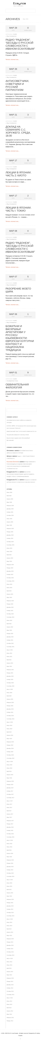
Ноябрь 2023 (10, 574)
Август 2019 (10, 722)
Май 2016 (9, 850)
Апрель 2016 (10, 853)
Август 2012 (10, 997)
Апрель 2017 (10, 814)
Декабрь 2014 (10, 906)
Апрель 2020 (10, 699)
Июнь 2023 (9, 587)
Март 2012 (9, 1014)
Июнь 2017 (9, 807)
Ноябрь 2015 (10, 869)
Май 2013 (9, 968)
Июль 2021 (9, 653)
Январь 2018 (10, 784)
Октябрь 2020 (10, 682)
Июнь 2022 (9, 620)
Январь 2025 (10, 531)
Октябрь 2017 (10, 794)
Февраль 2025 (10, 528)
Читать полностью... (12, 59)
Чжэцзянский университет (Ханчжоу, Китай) (18, 434)
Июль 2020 (9, 692)
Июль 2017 (9, 804)
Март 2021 (9, 666)
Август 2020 (10, 689)
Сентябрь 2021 (10, 646)
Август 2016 (10, 840)
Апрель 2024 (10, 558)
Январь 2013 (10, 981)
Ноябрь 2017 (10, 791)
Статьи (16, 380)
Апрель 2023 (10, 594)
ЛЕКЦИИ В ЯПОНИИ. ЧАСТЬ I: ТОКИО (18, 209)
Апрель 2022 (10, 627)
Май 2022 (9, 623)
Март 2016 (9, 856)
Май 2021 (9, 659)
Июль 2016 (9, 843)
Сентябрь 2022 (10, 617)
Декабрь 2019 (10, 709)
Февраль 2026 (10, 505)
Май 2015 (9, 889)
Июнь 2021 (9, 656)
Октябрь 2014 (10, 912)
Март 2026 (9, 502)
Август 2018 (10, 761)
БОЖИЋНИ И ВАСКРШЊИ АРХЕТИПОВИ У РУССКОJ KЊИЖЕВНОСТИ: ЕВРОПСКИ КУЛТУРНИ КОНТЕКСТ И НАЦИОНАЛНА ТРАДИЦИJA (20, 338)
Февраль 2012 (10, 1017)
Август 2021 (10, 650)
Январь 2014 (10, 942)
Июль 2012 (9, 1001)
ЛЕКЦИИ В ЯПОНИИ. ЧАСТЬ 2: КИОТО (18, 174)
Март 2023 (9, 597)
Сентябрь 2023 (10, 581)
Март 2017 (9, 817)
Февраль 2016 (10, 860)
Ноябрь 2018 (10, 751)
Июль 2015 (9, 883)
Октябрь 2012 (10, 991)
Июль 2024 (9, 548)
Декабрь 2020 (10, 676)
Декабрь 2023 (10, 571)
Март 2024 (9, 561)
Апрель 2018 (10, 774)
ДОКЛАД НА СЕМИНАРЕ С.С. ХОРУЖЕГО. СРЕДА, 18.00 (18, 131)
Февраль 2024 (10, 564)
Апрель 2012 (10, 1011)
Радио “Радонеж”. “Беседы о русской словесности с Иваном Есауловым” (20, 44)
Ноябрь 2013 (10, 948)
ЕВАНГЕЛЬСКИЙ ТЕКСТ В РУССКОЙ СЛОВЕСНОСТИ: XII (21, 431)
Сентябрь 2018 (10, 758)
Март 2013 (9, 974)
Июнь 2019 (9, 728)
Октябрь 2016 (10, 833)
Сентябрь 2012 (10, 994)
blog (8, 36)
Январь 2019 (10, 745)
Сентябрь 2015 (10, 876)
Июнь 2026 (9, 492)
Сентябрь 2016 (10, 837)
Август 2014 (10, 919)
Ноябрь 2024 (10, 538)
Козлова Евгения (12, 461)
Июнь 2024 (9, 551)
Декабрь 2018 (10, 748)
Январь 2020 (10, 705)
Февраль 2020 (10, 702)
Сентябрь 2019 (10, 718)
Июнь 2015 (9, 886)
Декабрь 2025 (10, 508)
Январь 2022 (10, 633)
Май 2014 (9, 929)
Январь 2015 (10, 902)
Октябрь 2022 (10, 613)
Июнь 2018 (9, 768)
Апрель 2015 (10, 892)
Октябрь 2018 (10, 755)
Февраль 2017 (10, 820)
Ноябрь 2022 (10, 610)
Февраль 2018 (10, 781)
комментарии (28, 29)
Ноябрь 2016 (10, 830)
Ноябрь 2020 (10, 679)
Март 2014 (9, 935)
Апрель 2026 (10, 499)
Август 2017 (10, 801)
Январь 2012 (10, 1020)
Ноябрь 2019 (10, 712)
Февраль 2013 (10, 978)
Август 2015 (10, 879)
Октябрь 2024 (10, 541)
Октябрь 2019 (10, 715)
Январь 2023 (10, 604)
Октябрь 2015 (10, 873)
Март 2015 (9, 896)
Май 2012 (9, 1007)
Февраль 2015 (10, 899)
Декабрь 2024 (10, 535)
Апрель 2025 (10, 522)
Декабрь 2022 (10, 607)
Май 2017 (9, 810)
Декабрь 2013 (10, 945)
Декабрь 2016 (10, 827)
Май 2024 (9, 554)
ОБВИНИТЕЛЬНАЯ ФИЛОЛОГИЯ (17, 386)
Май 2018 (9, 771)
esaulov (15, 34)
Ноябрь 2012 (10, 988)
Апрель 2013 (10, 971)
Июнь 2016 (9, 846)
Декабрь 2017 (10, 787)
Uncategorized (12, 36)
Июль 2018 (9, 764)
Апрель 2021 (10, 663)
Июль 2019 (9, 725)
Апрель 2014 (10, 932)
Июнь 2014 (9, 925)
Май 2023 (9, 590)
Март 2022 (9, 630)
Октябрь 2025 (10, 515)
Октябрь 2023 (10, 577)
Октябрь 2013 (10, 951)
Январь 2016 (10, 863)
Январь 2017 (10, 823)
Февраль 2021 (10, 669)
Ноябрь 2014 (10, 909)
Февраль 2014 (10, 938)
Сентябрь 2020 (10, 686)
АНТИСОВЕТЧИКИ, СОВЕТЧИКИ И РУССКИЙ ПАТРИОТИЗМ (17, 85)
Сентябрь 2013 (10, 955)
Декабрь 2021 (10, 636)
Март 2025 (9, 525)
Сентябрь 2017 (10, 797)
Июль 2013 (9, 961)
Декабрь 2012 (10, 984)
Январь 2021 (10, 673)
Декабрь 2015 (10, 866)
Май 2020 (9, 695)
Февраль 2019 (10, 741)
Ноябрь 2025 (10, 512)
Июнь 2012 (9, 1004)
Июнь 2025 (9, 518)
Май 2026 (9, 495)
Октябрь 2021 (10, 643)
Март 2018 (9, 778)
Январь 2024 (10, 567)
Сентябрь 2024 (10, 545)
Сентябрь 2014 (10, 915)
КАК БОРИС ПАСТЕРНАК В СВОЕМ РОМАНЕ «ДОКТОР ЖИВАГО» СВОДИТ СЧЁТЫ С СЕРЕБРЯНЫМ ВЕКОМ (20, 474)
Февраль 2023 (10, 600)
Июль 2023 (9, 584)
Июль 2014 (9, 922)
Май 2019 (9, 732)
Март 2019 (9, 738)
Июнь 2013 (9, 965)
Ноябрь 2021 (10, 640)
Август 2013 (10, 958)
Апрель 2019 (10, 735)
